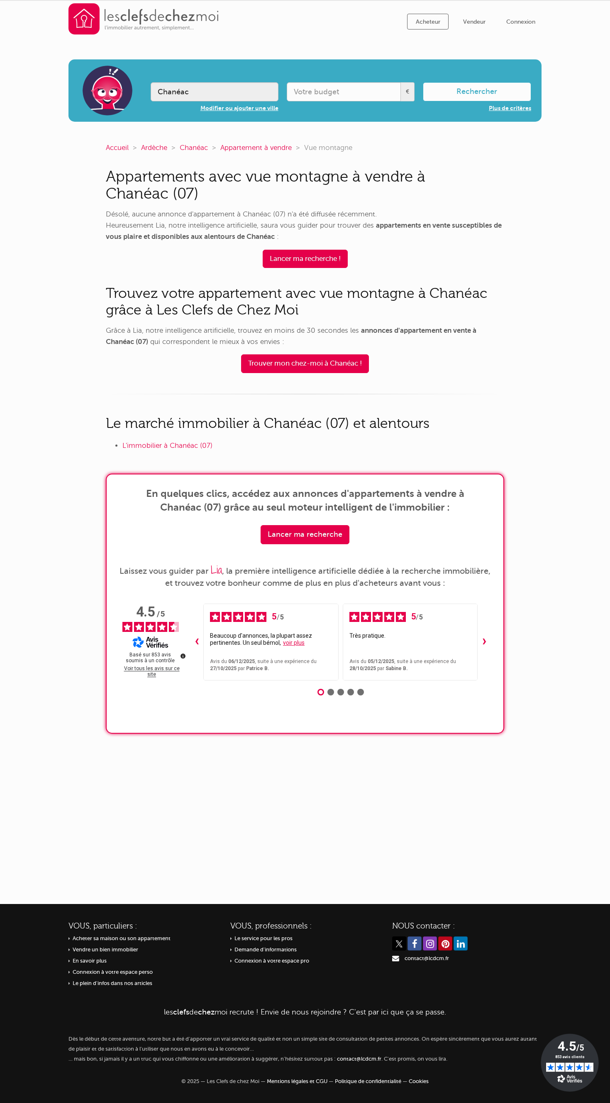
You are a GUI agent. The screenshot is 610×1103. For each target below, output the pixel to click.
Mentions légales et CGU (297, 1081)
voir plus (294, 642)
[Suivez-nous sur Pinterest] (445, 943)
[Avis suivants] (484, 642)
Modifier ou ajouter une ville (239, 108)
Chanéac (194, 148)
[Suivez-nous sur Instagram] (430, 943)
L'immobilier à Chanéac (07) (167, 446)
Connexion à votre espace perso (113, 972)
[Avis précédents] (197, 642)
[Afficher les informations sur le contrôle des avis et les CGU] (183, 656)
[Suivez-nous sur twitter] (399, 943)
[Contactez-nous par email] (395, 958)
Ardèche (154, 148)
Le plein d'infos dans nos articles (112, 983)
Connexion (520, 22)
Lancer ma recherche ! (305, 259)
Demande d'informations (265, 950)
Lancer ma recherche (305, 534)
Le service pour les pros (263, 938)
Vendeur (474, 22)
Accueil (117, 148)
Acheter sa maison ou (122, 938)
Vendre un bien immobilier (105, 950)
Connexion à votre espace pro (271, 961)
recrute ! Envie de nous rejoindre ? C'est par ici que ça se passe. (305, 1012)
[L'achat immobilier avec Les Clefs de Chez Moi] (143, 18)
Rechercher (476, 91)
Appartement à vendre (256, 148)
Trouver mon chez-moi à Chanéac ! (305, 363)
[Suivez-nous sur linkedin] (461, 943)
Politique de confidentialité (368, 1081)
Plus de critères (510, 108)
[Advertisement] (305, 812)
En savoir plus (90, 961)
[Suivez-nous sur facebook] (414, 943)
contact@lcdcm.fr (427, 958)
